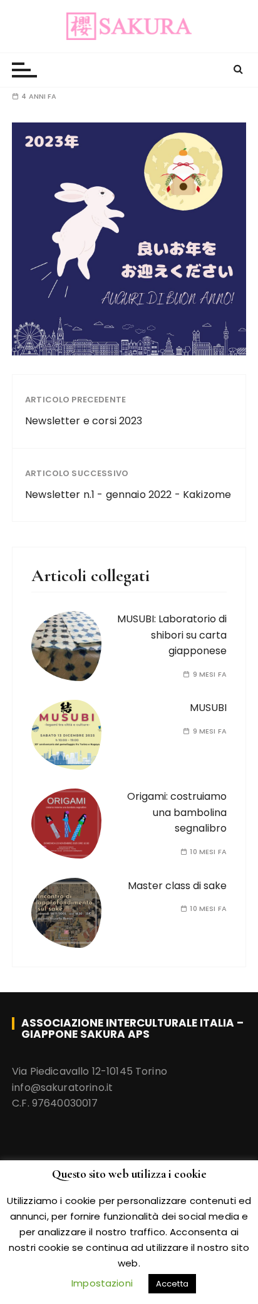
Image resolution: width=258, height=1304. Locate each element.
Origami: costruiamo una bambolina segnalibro (177, 812)
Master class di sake (177, 885)
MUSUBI (208, 707)
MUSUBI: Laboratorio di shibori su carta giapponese (172, 635)
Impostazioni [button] (102, 1283)
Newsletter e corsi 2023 (83, 421)
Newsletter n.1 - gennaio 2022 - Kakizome (128, 494)
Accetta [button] (172, 1284)
